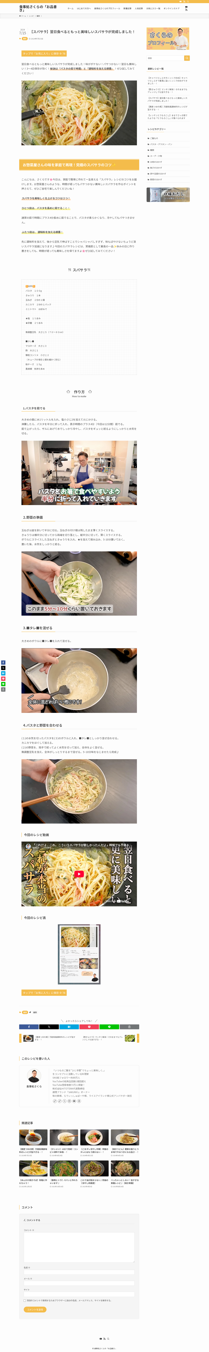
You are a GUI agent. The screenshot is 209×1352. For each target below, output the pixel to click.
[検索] (188, 1)
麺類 (24, 38)
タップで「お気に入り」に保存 (44, 53)
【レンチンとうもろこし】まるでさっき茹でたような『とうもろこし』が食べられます (167, 116)
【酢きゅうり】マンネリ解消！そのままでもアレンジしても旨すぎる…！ (167, 91)
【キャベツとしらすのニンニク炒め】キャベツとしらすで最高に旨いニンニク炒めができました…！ (167, 80)
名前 (27, 1267)
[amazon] (79, 1101)
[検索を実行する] (187, 58)
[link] (55, 1101)
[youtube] (180, 1)
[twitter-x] (64, 1101)
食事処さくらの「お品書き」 (38, 8)
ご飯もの (154, 138)
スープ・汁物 (156, 156)
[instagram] (69, 1101)
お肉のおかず (156, 161)
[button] (29, 1026)
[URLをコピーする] (129, 1026)
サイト (27, 1289)
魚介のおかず (156, 167)
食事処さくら (34, 1086)
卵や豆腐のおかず (158, 173)
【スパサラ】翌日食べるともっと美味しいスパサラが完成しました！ (167, 99)
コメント (29, 1230)
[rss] (184, 1)
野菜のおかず (156, 179)
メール (28, 1278)
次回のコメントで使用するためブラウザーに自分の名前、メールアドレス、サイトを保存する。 (69, 1300)
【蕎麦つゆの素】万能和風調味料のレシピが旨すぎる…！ (167, 108)
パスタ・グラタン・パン (161, 144)
